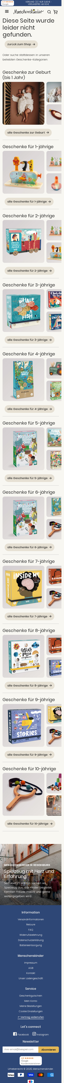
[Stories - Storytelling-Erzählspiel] (23, 725)
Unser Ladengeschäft (31, 978)
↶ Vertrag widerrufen (31, 1017)
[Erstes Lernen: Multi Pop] (23, 172)
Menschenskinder (43, 1069)
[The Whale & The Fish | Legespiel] (23, 310)
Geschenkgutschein (30, 996)
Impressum (30, 963)
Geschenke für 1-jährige (28, 147)
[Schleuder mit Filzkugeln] (23, 794)
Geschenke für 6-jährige (29, 492)
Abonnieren (48, 1049)
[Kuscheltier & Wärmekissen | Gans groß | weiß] (23, 103)
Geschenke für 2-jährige (29, 216)
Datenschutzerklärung (31, 940)
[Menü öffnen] (7, 11)
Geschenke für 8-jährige (29, 630)
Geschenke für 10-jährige (29, 769)
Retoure (30, 924)
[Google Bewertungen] (7, 3)
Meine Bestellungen (31, 1006)
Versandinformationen (31, 919)
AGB (30, 968)
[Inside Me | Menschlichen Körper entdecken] (23, 587)
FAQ (30, 930)
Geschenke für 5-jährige (29, 423)
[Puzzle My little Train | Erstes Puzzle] (23, 241)
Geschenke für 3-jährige (29, 285)
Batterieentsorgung (31, 945)
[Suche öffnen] (49, 10)
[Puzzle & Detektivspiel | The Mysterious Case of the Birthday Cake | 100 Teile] (23, 448)
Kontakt (30, 973)
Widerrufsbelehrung (30, 935)
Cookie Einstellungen (31, 1011)
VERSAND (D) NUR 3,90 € (37, 2)
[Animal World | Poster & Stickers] (23, 379)
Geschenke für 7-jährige (29, 561)
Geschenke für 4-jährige (29, 354)
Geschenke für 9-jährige (29, 700)
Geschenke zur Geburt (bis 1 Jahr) (27, 75)
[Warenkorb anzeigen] (55, 10)
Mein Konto (30, 1001)
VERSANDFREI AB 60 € (38, 4)
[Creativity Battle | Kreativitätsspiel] (23, 656)
